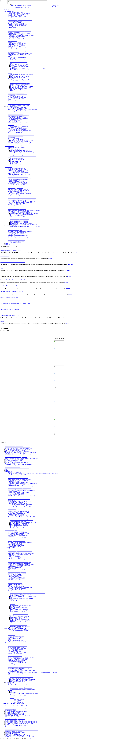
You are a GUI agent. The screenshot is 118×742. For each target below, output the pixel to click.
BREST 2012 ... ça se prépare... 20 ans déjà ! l (17, 26)
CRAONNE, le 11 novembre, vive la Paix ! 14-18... (15, 453)
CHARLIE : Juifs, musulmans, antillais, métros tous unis (19, 13)
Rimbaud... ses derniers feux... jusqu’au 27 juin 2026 (21, 5)
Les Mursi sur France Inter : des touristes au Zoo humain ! (19, 110)
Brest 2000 (12, 63)
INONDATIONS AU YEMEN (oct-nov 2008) (17, 43)
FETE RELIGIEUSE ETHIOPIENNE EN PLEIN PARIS (21, 140)
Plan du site (7, 244)
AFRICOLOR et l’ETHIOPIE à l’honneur (16, 112)
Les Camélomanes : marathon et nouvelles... (18, 88)
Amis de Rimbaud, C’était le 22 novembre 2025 (14, 706)
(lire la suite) (75, 252)
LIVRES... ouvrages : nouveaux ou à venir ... (17, 229)
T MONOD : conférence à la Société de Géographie (15, 465)
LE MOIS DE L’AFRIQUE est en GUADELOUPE (20, 87)
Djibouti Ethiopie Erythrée (10, 709)
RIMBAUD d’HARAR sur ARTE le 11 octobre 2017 (15, 732)
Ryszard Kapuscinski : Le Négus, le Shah (16, 116)
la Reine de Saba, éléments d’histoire (17, 70)
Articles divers (10, 154)
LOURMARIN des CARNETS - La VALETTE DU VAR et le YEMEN (19, 723)
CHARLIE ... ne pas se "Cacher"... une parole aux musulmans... (17, 451)
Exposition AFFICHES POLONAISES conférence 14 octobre (23, 7)
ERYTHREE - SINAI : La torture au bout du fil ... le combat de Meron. (19, 454)
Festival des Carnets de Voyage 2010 (15, 191)
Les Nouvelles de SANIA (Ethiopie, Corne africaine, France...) (20, 130)
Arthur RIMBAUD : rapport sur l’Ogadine (18, 80)
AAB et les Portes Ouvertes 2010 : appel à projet (19, 79)
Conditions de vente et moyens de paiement (16, 240)
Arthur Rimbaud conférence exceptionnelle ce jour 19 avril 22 (12, 291)
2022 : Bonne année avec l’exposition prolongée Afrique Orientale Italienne (15, 303)
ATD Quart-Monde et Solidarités (14, 42)
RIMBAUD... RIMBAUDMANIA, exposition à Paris (18, 190)
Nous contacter (55, 5)
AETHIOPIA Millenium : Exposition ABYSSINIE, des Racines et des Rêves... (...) (24, 210)
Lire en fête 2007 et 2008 (15, 60)
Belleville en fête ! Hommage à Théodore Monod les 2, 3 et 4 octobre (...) (22, 198)
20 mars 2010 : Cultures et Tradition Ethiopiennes (17, 128)
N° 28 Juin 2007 (13, 163)
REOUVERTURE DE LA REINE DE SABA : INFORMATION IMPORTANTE (21, 730)
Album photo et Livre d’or (13, 30)
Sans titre (9, 99)
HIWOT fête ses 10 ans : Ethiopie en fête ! (18, 85)
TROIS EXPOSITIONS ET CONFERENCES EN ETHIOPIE (17, 735)
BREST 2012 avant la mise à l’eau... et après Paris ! (15, 450)
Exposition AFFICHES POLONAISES (13, 712)
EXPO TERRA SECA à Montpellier (15, 127)
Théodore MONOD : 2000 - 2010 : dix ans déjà (17, 25)
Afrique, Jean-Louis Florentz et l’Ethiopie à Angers (18, 184)
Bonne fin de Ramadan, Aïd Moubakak (15, 114)
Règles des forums (11, 137)
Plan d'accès (55, 6)
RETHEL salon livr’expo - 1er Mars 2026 (13, 731)
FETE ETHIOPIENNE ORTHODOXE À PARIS (18, 133)
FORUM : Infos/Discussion (13, 138)
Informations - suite (11, 205)
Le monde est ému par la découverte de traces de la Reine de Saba (23, 72)
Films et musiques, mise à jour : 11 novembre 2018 (18, 235)
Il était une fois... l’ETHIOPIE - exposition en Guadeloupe (21, 86)
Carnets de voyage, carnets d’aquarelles (15, 236)
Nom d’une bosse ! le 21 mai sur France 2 (16, 15)
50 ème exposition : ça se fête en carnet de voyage (17, 183)
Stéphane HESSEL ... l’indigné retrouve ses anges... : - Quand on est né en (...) (23, 109)
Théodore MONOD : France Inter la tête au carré (17, 24)
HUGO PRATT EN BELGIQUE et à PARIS (14, 459)
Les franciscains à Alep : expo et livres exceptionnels (18, 126)
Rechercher (2, 246)
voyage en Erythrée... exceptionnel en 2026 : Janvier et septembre (13, 268)
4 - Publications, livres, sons (10, 225)
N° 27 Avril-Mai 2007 (14, 162)
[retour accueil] (0, 1)
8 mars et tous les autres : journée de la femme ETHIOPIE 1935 (17, 447)
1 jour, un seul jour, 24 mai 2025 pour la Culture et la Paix (16, 705)
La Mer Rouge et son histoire (13, 48)
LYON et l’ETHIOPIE (9, 724)
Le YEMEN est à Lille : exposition (14, 196)
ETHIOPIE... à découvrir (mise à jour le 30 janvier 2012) (19, 104)
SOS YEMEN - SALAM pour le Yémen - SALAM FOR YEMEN (18, 464)
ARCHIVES (10, 55)
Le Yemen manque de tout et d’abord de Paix (14, 720)
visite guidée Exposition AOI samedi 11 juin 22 (9, 297)
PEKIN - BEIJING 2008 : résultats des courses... (19, 66)
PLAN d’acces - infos (9, 146)
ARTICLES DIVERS (9, 11)
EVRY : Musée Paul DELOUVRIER (15, 119)
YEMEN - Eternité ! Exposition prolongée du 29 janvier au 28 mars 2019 (19, 736)
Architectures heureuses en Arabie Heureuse (18, 62)
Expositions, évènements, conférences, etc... (16, 168)
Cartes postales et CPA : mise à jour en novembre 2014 (18, 237)
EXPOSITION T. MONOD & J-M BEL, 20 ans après (16, 457)
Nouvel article (8, 726)
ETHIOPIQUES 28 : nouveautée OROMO (16, 227)
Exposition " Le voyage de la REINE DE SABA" (17, 203)
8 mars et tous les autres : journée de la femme (14, 446)
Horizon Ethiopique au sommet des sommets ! (19, 220)
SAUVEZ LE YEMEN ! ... (10, 463)
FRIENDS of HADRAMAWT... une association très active (21, 215)
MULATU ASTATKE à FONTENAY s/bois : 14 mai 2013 (17, 462)
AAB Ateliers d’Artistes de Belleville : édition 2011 (18, 189)
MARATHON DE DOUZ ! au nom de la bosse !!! (18, 14)
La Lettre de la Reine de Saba (11, 106)
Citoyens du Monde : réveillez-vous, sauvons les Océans (21, 143)
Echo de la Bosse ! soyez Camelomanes (15, 34)
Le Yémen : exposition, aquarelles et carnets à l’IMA (18, 179)
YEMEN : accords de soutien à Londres (18, 90)
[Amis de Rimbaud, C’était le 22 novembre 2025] (59, 387)
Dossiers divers (11, 78)
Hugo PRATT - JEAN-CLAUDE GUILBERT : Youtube (19, 169)
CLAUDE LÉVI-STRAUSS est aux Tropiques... (20, 83)
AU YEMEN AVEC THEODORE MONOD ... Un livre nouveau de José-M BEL (24, 226)
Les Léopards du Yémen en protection (17, 144)
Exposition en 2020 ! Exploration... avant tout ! (14, 714)
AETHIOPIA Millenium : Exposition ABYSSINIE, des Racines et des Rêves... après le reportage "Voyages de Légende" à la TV (33, 473)
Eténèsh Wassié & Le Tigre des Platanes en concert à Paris (19, 141)
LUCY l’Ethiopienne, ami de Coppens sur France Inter (21, 151)
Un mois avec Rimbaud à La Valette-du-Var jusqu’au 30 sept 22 (12, 279)
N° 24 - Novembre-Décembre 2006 (17, 159)
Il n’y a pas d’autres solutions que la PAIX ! (13, 460)
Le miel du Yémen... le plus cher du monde (16, 36)
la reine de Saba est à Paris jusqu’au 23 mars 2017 (15, 719)
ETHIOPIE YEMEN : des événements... (16, 93)
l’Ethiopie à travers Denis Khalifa (14, 22)
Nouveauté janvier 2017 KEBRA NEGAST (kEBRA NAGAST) (18, 725)
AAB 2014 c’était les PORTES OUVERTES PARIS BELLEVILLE (18, 448)
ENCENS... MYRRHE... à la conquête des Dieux (20, 84)
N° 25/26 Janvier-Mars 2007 (15, 161)
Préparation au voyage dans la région (15, 102)
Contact (31, 738)
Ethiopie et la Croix (11, 95)
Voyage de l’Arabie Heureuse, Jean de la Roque (17, 47)
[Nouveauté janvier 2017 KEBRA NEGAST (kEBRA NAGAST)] (59, 400)
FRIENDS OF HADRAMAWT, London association (18, 122)
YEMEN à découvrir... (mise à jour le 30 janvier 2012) (18, 105)
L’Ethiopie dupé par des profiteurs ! (15, 21)
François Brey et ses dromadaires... (14, 17)
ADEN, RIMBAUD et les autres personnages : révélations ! (19, 27)
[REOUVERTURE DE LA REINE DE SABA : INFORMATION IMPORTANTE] (59, 418)
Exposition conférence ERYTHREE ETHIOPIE (9, 315)
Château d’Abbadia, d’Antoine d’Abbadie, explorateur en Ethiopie (21, 35)
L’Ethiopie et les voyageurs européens (15, 188)
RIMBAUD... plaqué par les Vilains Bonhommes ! (20, 89)
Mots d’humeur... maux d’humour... (15, 39)
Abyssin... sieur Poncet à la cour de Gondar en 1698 (18, 177)
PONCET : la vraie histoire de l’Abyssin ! (16, 23)
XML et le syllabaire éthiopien (14, 120)
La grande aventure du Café (13, 52)
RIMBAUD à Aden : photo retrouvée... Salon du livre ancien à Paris (21, 28)
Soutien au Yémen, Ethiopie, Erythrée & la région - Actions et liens (21, 553)
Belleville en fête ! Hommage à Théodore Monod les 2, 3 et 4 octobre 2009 (22, 483)
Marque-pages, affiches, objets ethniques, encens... (17, 232)
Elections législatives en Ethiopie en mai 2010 (17, 117)
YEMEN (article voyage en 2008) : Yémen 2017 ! (17, 94)
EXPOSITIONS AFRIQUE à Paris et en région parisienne (21, 214)
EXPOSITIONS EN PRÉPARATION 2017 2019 (17, 171)
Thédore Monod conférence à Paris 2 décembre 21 (10, 309)
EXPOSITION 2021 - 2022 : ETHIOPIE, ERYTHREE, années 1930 (21, 201)
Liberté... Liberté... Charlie (10, 461)
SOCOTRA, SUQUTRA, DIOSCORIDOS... (17, 200)
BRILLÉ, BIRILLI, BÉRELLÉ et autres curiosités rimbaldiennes (23, 156)
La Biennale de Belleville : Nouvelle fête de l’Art (17, 182)
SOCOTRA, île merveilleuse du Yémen (15, 96)
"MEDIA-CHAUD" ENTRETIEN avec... (16, 139)
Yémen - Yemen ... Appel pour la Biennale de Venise (13, 703)
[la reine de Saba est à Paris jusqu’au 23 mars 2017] (59, 372)
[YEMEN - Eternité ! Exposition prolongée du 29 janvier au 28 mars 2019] (59, 440)
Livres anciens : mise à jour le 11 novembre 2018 (17, 238)
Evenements (10, 75)
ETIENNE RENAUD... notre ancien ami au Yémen (15, 455)
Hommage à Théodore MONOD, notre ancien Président (19, 54)
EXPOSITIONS (8, 167)
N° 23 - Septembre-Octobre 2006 (16, 158)
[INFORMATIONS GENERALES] (59, 347)
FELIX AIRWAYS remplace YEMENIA (16, 98)
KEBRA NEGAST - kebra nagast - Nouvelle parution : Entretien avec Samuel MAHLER (27, 68)
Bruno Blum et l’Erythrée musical (14, 111)
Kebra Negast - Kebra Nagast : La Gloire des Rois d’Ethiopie (17, 717)
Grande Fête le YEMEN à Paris (14, 194)
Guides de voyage (11, 234)
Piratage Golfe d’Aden (12, 41)
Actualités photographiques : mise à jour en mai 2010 (18, 97)
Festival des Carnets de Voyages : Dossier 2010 (17, 209)
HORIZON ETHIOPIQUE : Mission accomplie (19, 219)
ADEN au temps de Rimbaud (13, 185)
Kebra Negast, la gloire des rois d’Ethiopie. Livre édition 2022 (20, 231)
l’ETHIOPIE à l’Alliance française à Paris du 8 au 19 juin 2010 (20, 186)
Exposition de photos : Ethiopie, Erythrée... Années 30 (18, 195)
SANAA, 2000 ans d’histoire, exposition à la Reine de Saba (19, 193)
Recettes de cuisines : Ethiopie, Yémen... (16, 241)
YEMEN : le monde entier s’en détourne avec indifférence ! (17, 468)
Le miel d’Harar (11, 125)
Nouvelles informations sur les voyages (15, 100)
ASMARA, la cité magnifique (14, 32)
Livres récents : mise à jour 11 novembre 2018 (17, 233)
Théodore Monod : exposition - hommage (16, 181)
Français (5, 469)
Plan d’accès (10, 148)
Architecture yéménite (12, 49)
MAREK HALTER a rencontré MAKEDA (16, 45)
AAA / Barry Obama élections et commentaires (19, 76)
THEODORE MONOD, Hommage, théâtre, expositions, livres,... (20, 142)
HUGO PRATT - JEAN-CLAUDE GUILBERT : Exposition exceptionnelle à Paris (21, 458)
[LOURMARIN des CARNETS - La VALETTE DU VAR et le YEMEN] (59, 365)
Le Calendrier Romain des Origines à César (16, 38)
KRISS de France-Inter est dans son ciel (15, 131)
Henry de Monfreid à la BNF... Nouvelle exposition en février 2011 (21, 212)
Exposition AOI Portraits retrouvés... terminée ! (14, 713)
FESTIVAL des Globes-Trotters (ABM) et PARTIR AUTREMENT (21, 135)
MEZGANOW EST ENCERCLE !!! (17, 77)
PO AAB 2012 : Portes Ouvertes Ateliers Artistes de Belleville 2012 (23, 224)
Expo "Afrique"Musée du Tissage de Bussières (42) (18, 118)
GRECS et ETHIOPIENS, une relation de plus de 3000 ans (19, 31)
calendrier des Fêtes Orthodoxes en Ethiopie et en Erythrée (19, 33)
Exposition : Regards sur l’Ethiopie (14, 180)
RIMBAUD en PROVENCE (11, 733)
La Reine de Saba (11, 67)
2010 (11, 165)
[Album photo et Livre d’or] (59, 433)
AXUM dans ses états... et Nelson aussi (15, 44)
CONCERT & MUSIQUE (8, 444)
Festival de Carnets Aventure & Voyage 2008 (19, 64)
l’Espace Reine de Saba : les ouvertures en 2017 (17, 147)
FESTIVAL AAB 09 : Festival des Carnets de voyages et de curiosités (21, 199)
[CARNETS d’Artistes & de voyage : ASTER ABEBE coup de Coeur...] (59, 425)
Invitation (2, 321)
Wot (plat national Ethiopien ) (16, 242)
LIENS (6, 243)
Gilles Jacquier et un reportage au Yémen (18, 216)
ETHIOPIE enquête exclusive (11, 710)
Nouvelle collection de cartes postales (15, 230)
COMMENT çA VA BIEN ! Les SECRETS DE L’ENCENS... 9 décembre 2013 (21, 452)
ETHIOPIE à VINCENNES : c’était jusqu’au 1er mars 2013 (19, 172)
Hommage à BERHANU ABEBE (14, 46)
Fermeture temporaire (15, 6)
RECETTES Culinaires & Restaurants (15, 136)
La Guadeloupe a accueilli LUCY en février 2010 (17, 129)
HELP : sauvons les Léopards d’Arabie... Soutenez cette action (20, 20)
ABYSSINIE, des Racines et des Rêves (18, 57)
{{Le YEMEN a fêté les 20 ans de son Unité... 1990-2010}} (22, 74)
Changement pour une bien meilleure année (18, 65)
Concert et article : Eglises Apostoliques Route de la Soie (19, 18)
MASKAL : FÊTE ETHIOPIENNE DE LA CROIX (18, 108)
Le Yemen (10, 73)
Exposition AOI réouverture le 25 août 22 (8, 285)
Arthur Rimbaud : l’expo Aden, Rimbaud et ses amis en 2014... (20, 53)
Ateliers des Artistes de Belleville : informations (17, 107)
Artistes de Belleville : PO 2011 (16, 81)
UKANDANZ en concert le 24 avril (12, 467)
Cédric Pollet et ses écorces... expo (14, 123)
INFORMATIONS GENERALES (14, 204)
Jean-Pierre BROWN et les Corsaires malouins (17, 37)
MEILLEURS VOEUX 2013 (13, 173)
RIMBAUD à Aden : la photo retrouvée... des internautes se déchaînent (22, 121)
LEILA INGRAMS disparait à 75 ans (15, 12)
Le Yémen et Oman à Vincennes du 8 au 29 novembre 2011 (19, 178)
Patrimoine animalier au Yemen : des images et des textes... (21, 223)
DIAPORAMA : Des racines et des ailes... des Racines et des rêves (21, 207)
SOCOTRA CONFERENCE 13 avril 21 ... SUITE (15, 734)
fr (4, 9)
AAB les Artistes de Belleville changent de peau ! (20, 150)
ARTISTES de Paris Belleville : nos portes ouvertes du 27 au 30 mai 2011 (24, 213)
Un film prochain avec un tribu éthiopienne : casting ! (18, 115)
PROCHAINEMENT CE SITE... (14, 149)
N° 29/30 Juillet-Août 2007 (15, 164)
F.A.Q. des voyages (12, 101)
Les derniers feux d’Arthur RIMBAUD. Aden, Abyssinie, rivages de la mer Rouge (21, 721)
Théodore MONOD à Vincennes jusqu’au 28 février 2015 (19, 170)
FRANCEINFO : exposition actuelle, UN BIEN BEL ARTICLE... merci (14, 273)
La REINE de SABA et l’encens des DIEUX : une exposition (20, 202)
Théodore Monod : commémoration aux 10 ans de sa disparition (22, 152)
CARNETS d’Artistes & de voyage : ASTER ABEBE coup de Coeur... (22, 206)
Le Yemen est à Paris (12, 175)
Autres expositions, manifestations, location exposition (18, 211)
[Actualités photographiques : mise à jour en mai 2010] (59, 379)
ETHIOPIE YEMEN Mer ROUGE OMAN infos (15, 91)
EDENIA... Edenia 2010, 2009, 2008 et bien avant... (20, 59)
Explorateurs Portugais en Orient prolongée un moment (16, 711)
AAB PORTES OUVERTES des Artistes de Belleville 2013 (19, 174)
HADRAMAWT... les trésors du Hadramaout (14, 716)
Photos (9, 56)
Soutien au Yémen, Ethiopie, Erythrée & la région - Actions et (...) (20, 51)
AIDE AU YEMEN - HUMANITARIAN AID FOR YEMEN (17, 449)
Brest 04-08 (12, 58)
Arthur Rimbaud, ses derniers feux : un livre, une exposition (17, 708)
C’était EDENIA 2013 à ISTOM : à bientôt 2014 (17, 16)
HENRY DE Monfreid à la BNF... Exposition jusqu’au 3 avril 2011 (23, 217)
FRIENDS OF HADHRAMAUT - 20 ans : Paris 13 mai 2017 (17, 715)
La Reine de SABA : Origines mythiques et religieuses (21, 69)
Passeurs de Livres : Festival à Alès (12, 729)
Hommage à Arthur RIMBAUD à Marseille (16, 132)
